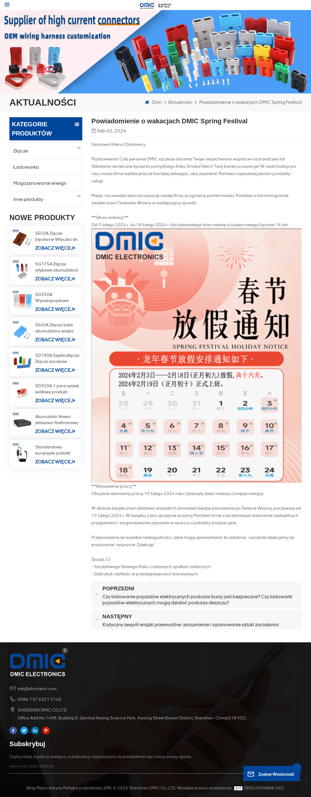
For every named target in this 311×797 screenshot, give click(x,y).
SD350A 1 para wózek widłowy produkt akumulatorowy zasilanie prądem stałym (57, 389)
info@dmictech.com (37, 688)
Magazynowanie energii (39, 183)
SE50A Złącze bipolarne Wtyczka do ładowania (56, 237)
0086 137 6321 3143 (39, 699)
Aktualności (180, 102)
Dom (156, 102)
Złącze (20, 151)
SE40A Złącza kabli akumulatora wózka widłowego (54, 328)
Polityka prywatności (83, 788)
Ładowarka (26, 167)
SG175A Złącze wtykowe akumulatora (56, 267)
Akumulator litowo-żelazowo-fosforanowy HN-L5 (56, 420)
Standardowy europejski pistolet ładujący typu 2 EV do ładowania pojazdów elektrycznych (56, 450)
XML (108, 788)
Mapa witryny (49, 788)
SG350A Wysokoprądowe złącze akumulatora (54, 298)
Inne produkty (28, 199)
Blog (30, 788)
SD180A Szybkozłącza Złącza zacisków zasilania (57, 359)
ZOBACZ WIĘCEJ (54, 248)
